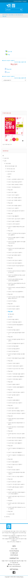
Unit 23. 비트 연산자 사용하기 (15, 260)
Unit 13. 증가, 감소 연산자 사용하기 (16, 218)
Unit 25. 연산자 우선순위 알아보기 (16, 265)
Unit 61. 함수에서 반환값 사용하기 (16, 410)
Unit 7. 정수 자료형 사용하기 (15, 197)
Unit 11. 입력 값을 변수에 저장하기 (16, 210)
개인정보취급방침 (14, 550)
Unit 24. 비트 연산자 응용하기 (15, 263)
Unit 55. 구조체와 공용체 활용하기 (16, 387)
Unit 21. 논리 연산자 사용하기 (15, 252)
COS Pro (8, 516)
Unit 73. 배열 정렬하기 (13, 461)
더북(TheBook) (14, 555)
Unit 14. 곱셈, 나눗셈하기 (14, 221)
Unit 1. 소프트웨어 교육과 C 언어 (16, 179)
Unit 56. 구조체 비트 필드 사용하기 (16, 392)
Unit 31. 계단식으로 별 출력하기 (15, 291)
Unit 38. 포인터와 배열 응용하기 (15, 324)
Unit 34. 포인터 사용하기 (14, 306)
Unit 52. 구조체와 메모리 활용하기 (16, 376)
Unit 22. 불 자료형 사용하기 (14, 255)
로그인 (25, 1)
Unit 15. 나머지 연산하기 (14, 224)
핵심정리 (10, 500)
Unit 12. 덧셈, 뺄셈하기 (13, 216)
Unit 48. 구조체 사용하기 (14, 363)
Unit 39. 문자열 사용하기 (14, 330)
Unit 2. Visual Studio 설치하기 (15, 181)
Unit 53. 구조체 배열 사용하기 (15, 379)
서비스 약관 (14, 548)
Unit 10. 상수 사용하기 (13, 208)
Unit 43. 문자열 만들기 (13, 346)
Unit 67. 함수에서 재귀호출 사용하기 (16, 437)
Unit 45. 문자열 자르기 (13, 351)
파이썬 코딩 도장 (11, 168)
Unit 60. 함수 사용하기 (13, 408)
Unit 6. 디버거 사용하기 (13, 195)
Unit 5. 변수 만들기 (12, 192)
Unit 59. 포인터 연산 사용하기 (15, 402)
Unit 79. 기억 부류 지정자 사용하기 (16, 484)
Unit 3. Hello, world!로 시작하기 (15, 184)
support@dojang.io (16, 566)
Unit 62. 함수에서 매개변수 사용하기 (16, 413)
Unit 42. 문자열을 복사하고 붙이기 (16, 343)
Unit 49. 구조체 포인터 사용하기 (15, 366)
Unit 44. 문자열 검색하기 (14, 348)
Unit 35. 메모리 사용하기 (8, 60)
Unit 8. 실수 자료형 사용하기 (15, 200)
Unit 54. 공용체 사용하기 (14, 384)
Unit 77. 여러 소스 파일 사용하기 (16, 476)
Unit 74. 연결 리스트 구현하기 (15, 464)
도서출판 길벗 (14, 553)
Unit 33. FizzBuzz (12, 301)
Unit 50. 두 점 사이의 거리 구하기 (16, 368)
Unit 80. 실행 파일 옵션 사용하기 (16, 487)
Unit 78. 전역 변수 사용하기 (14, 481)
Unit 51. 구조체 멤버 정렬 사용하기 (16, 373)
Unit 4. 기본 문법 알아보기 (14, 187)
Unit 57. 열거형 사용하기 (14, 395)
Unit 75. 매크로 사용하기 (14, 469)
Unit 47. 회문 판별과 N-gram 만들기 (16, 358)
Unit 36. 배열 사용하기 (20, 62)
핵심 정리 (10, 189)
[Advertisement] (14, 34)
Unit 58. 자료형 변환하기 (14, 400)
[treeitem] (14, 155)
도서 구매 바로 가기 (7, 144)
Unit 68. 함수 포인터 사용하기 (15, 440)
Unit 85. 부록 (11, 514)
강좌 (5, 160)
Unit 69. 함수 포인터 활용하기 (15, 443)
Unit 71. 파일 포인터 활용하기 (15, 452)
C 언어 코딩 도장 (11, 171)
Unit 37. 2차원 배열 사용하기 (15, 322)
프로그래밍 (8, 163)
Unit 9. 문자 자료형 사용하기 (15, 205)
